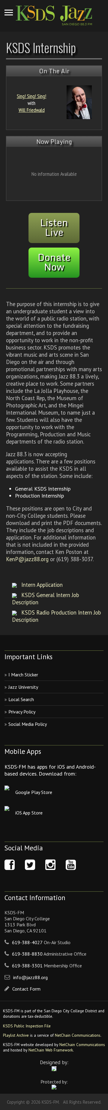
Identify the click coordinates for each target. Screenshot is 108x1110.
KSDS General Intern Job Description (45, 598)
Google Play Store (33, 792)
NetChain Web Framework (50, 1050)
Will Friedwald (32, 109)
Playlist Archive (16, 1035)
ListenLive (54, 227)
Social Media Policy (27, 724)
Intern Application (42, 584)
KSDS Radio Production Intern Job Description (56, 616)
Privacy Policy (21, 712)
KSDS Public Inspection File (27, 1026)
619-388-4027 (27, 942)
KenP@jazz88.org (27, 559)
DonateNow (54, 262)
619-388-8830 (27, 954)
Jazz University (23, 687)
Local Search (21, 699)
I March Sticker (23, 675)
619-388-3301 (27, 966)
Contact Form (26, 989)
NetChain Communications (77, 1035)
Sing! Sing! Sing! (31, 96)
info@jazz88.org (30, 977)
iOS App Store (29, 813)
